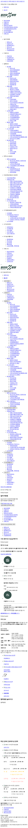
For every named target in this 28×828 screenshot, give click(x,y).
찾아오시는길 (10, 48)
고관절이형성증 (14, 115)
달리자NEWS (10, 251)
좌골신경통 (13, 120)
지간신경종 (13, 151)
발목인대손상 (13, 148)
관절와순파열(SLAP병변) (17, 107)
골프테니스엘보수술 (15, 202)
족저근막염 (13, 145)
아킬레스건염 (13, 146)
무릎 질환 (9, 86)
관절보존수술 (10, 179)
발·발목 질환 (10, 140)
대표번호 (6, 554)
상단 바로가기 (4, 1)
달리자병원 (7, 20)
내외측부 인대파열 (15, 94)
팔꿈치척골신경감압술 (16, 205)
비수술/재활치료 (8, 32)
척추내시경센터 (8, 25)
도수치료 (9, 242)
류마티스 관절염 (14, 89)
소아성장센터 (7, 30)
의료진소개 (10, 43)
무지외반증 (13, 142)
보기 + (6, 613)
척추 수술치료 (11, 167)
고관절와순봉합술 (15, 192)
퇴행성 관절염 (14, 88)
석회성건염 (13, 104)
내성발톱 (12, 153)
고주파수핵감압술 (15, 164)
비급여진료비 (7, 811)
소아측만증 (10, 228)
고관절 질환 (10, 110)
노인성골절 (10, 221)
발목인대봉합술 (14, 196)
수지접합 (9, 213)
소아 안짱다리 (11, 233)
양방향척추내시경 (15, 169)
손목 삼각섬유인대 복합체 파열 (18, 137)
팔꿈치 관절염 (14, 124)
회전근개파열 (13, 101)
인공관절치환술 (11, 178)
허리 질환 (9, 76)
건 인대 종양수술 (11, 200)
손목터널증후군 (14, 130)
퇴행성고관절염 (14, 112)
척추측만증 (13, 84)
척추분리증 (13, 83)
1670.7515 (6, 747)
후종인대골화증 (14, 74)
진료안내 (9, 56)
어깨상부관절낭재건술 (16, 191)
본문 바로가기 (12, 1)
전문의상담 (10, 255)
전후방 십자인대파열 (15, 92)
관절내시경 (10, 199)
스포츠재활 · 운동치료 (13, 246)
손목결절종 (13, 133)
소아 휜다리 (10, 232)
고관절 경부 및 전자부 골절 (17, 218)
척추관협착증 (13, 79)
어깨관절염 (13, 99)
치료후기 (9, 258)
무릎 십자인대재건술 (15, 184)
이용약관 (6, 809)
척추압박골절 (13, 216)
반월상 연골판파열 (15, 91)
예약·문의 (6, 487)
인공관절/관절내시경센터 (11, 27)
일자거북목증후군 (15, 70)
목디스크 (12, 68)
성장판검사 (10, 227)
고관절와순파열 (14, 119)
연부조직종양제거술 (15, 207)
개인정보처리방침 (9, 807)
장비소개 (9, 47)
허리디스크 (13, 78)
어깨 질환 (9, 97)
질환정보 (6, 24)
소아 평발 (9, 230)
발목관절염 (13, 143)
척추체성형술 (13, 162)
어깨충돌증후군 (14, 106)
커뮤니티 (6, 33)
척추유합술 (13, 172)
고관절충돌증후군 (15, 117)
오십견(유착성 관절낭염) (16, 102)
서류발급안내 (10, 59)
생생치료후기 (10, 259)
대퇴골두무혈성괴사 (15, 114)
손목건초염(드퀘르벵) (16, 132)
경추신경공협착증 (15, 73)
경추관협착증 (13, 71)
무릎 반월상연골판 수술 (16, 182)
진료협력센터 (10, 50)
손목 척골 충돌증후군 (16, 135)
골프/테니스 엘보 (14, 127)
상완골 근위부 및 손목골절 (17, 219)
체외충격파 (10, 239)
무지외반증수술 (14, 197)
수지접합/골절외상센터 (10, 28)
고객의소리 (10, 261)
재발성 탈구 (13, 109)
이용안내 (6, 22)
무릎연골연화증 (14, 96)
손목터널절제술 (14, 204)
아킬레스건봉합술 (15, 194)
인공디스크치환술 (15, 170)
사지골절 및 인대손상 (13, 214)
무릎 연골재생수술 (15, 186)
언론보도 (9, 253)
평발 (11, 150)
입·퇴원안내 (10, 57)
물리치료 (9, 244)
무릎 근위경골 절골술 (16, 181)
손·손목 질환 (10, 128)
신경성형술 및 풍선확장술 (17, 165)
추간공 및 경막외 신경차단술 (18, 160)
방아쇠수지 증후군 (15, 138)
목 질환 (9, 66)
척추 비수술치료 (11, 159)
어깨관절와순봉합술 (15, 189)
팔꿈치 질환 (10, 122)
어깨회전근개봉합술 (15, 187)
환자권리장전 (7, 812)
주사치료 (9, 241)
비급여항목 (10, 61)
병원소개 (9, 42)
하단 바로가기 (21, 1)
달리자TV (9, 256)
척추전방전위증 (14, 81)
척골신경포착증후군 (15, 125)
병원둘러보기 (10, 45)
